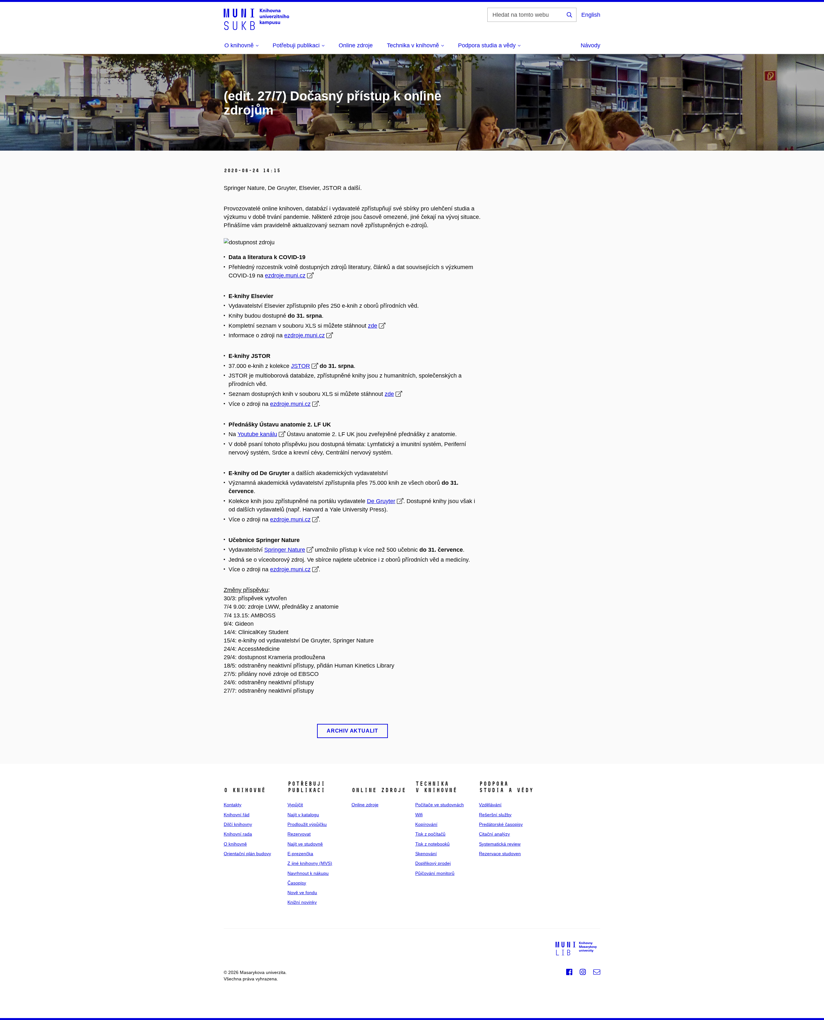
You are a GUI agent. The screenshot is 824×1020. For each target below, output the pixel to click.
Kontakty (232, 804)
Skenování (426, 853)
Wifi (419, 814)
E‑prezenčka (300, 853)
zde (372, 326)
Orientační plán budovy (247, 853)
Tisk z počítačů (430, 834)
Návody (590, 45)
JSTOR (300, 366)
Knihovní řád (236, 814)
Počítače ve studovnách (439, 804)
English (590, 15)
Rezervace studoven (500, 853)
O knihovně (235, 844)
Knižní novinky (302, 902)
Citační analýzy (494, 834)
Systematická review (499, 844)
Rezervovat (299, 834)
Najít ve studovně (305, 844)
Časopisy (296, 882)
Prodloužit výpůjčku (307, 824)
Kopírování (426, 824)
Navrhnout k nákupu (308, 873)
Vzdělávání (490, 804)
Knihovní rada (238, 834)
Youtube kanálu (257, 434)
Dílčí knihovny (238, 824)
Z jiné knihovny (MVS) (309, 863)
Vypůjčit (295, 804)
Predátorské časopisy (501, 824)
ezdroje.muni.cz (285, 275)
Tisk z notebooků (432, 844)
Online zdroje (356, 45)
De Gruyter (381, 501)
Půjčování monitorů (434, 873)
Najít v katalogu (303, 814)
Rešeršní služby (495, 814)
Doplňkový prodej (433, 863)
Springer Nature (284, 550)
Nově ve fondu (302, 892)
